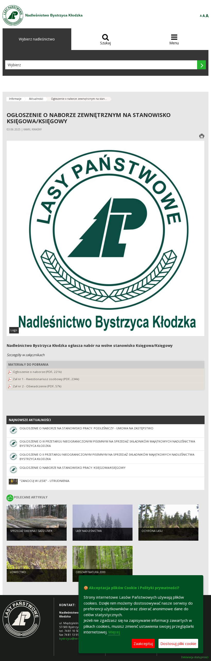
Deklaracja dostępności (194, 657)
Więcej (114, 631)
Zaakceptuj (143, 643)
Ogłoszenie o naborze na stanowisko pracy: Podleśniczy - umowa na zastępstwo (86, 428)
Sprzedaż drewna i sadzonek (31, 531)
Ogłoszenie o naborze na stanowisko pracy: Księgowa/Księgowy (73, 468)
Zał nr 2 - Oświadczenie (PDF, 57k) (37, 386)
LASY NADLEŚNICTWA (89, 531)
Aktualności (36, 99)
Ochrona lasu (152, 531)
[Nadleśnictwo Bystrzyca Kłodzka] (13, 15)
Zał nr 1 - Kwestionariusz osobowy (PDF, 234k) (46, 379)
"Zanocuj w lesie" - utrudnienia (44, 481)
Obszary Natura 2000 (91, 572)
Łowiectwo (18, 572)
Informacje (15, 99)
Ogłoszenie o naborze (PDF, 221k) (37, 372)
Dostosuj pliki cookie (178, 643)
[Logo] (105, 238)
